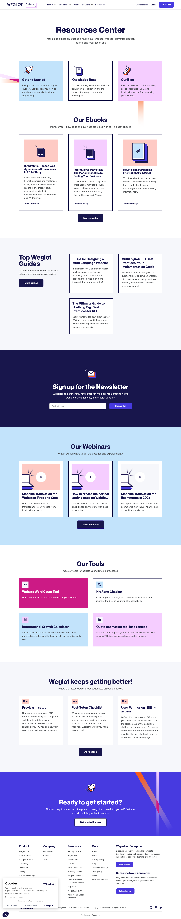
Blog (94, 863)
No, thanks (12, 906)
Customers (23, 867)
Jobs (45, 859)
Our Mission (48, 851)
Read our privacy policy (14, 897)
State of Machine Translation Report (76, 881)
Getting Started (74, 851)
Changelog (97, 871)
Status (94, 876)
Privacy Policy (98, 859)
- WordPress (25, 855)
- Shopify (23, 863)
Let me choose (30, 906)
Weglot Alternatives (76, 891)
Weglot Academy (75, 876)
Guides (71, 863)
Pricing (77, 5)
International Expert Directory (76, 896)
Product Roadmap (100, 867)
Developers (73, 859)
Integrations (24, 851)
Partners (47, 855)
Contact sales (142, 5)
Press (94, 851)
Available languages (27, 876)
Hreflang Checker (75, 871)
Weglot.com (85, 915)
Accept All (49, 906)
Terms (94, 855)
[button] (5, 914)
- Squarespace (26, 859)
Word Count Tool (75, 867)
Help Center (73, 855)
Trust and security (100, 880)
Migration (72, 887)
